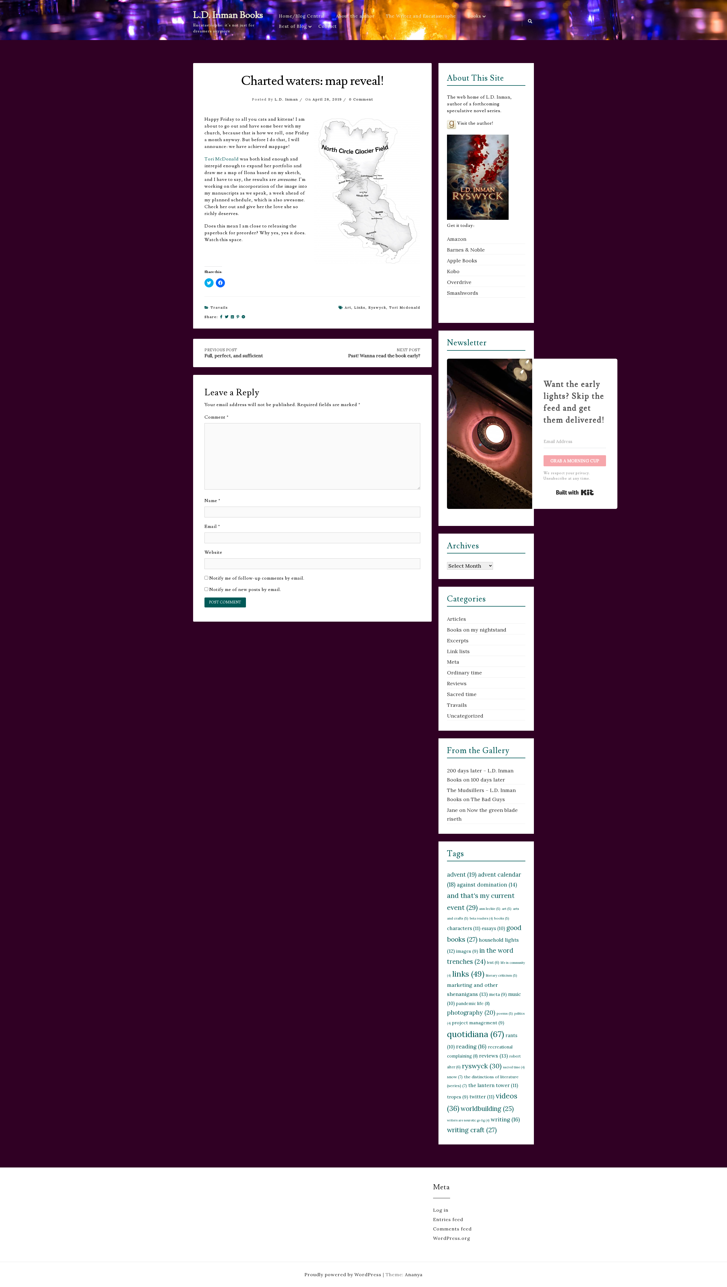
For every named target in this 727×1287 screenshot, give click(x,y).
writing (505, 1119)
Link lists (458, 651)
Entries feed (448, 1219)
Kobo (453, 271)
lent (493, 962)
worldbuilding (487, 1108)
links (359, 307)
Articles (456, 619)
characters (463, 928)
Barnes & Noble (466, 249)
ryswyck (377, 307)
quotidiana (475, 1034)
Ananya (414, 1274)
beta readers (481, 918)
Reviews (457, 683)
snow (455, 1076)
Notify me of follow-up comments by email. (256, 578)
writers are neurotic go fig (468, 1120)
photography (471, 1012)
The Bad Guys (488, 799)
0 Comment (361, 99)
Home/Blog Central (302, 16)
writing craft (472, 1130)
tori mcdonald (404, 307)
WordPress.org (451, 1238)
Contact (327, 26)
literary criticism (501, 975)
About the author (355, 16)
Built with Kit (575, 492)
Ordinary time (464, 672)
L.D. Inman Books (228, 15)
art (348, 307)
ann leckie (489, 908)
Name (212, 500)
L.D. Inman (286, 99)
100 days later (488, 779)
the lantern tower (493, 1085)
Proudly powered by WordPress (343, 1274)
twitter (481, 1097)
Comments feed (452, 1229)
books (501, 918)
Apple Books (462, 260)
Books (474, 16)
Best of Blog (293, 26)
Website (213, 552)
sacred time (514, 1067)
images (467, 951)
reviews (493, 1055)
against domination (487, 884)
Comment (216, 417)
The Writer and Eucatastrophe (421, 16)
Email (212, 526)
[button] (367, 191)
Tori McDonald (221, 159)
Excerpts (458, 640)
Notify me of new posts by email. (245, 589)
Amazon (456, 239)
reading (471, 1046)
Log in (440, 1210)
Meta (453, 662)
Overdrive (459, 282)
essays (493, 928)
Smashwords (462, 293)
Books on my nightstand (476, 629)
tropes (457, 1097)
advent (462, 874)
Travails (219, 307)
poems (505, 1013)
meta (498, 994)
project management (478, 1022)
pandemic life (473, 1003)
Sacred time (462, 694)
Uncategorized (465, 716)
